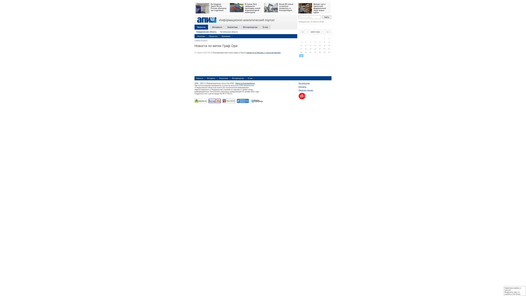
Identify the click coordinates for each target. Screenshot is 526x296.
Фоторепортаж (250, 27)
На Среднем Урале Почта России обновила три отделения (218, 7)
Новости (201, 27)
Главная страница (201, 40)
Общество (213, 36)
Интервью (217, 27)
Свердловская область (206, 32)
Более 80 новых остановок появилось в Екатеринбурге (286, 7)
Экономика (225, 36)
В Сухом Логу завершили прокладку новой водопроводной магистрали (252, 8)
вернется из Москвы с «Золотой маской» (264, 53)
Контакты (302, 87)
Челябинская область (229, 32)
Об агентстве (304, 83)
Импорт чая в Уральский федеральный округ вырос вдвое (319, 8)
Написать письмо (306, 90)
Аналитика (232, 27)
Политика (201, 36)
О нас (265, 27)
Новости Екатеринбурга (245, 83)
